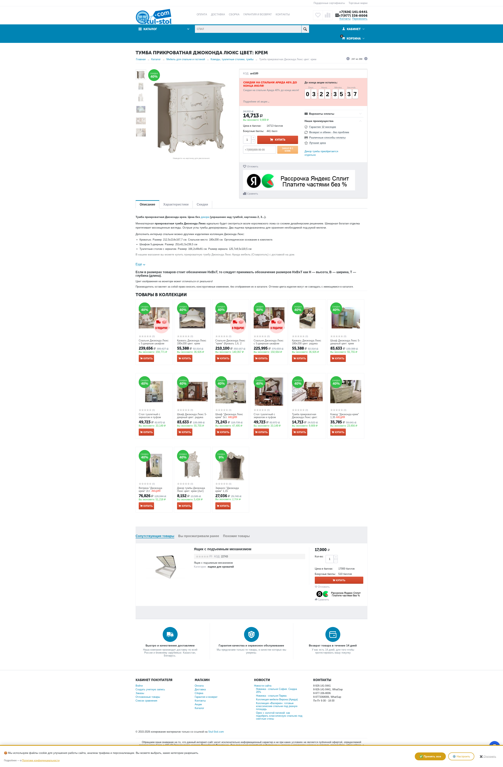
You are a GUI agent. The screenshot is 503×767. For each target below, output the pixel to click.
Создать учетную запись (150, 689)
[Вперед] (365, 59)
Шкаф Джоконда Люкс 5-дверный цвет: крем (345, 342)
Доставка (200, 689)
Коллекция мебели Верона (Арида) (277, 699)
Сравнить (252, 193)
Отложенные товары (148, 696)
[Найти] (305, 29)
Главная (141, 59)
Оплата (199, 685)
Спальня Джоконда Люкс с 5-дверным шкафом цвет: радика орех (269, 343)
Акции (198, 704)
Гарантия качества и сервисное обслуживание (251, 645)
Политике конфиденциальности (41, 760)
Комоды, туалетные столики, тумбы (232, 59)
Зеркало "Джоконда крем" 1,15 (227, 489)
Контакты (345, 18)
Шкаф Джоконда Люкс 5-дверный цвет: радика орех (192, 417)
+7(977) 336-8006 (353, 16)
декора (205, 217)
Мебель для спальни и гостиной (185, 59)
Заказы (140, 693)
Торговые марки (358, 3)
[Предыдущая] (348, 59)
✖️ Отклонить (488, 756)
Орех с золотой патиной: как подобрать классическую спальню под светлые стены (279, 715)
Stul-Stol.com (216, 731)
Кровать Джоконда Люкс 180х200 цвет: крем (191, 342)
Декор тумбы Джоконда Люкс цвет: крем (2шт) (191, 489)
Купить (280, 139)
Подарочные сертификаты (329, 3)
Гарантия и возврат (206, 696)
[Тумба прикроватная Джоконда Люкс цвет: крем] (191, 112)
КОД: (246, 73)
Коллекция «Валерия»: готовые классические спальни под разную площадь (276, 706)
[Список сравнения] (327, 15)
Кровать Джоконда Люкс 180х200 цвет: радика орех (306, 343)
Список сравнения (146, 700)
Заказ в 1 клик (287, 149)
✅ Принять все (430, 756)
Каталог (156, 59)
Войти (139, 685)
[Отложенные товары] (318, 15)
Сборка (199, 693)
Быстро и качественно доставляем (170, 645)
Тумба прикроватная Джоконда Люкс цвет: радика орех (305, 417)
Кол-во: (319, 556)
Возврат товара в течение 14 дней (333, 645)
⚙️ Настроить (461, 756)
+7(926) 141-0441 (353, 12)
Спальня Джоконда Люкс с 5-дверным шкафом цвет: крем (154, 343)
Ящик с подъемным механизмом (222, 549)
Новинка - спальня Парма (271, 695)
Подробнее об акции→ (256, 101)
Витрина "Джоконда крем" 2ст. (150, 489)
